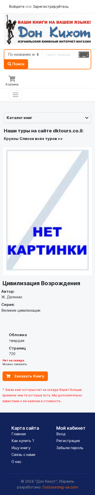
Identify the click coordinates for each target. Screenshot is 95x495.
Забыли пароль (69, 447)
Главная (18, 433)
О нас (16, 461)
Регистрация (68, 440)
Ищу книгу (20, 447)
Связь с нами (23, 454)
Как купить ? (22, 440)
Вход (61, 433)
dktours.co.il (67, 131)
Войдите (17, 6)
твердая (16, 340)
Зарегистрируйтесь (51, 6)
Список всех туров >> (41, 138)
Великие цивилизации (20, 310)
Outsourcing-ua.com (60, 487)
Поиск (18, 64)
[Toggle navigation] (15, 95)
